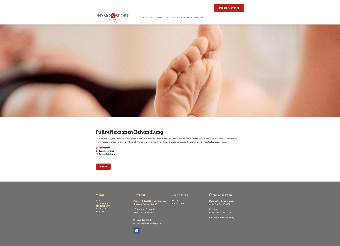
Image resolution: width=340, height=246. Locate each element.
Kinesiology (171, 17)
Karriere (186, 17)
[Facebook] (136, 230)
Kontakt (200, 17)
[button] (229, 8)
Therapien (155, 17)
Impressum (177, 203)
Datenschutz (179, 200)
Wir (144, 17)
